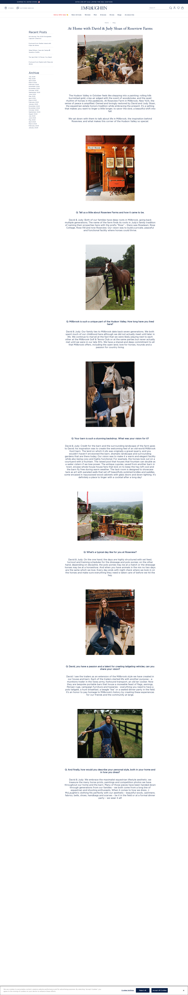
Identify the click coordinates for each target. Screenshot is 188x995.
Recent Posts (38, 32)
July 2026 (32, 76)
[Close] (183, 991)
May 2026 (32, 78)
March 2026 (33, 82)
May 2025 (32, 96)
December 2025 (34, 86)
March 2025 (33, 100)
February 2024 (34, 125)
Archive (34, 72)
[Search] (170, 8)
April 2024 (32, 121)
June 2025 (32, 94)
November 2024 (34, 108)
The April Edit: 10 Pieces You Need (40, 57)
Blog (114, 22)
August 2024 (33, 114)
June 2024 (32, 118)
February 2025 (34, 102)
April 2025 (32, 98)
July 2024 (32, 116)
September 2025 (34, 92)
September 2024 (34, 112)
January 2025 (33, 104)
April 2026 (32, 80)
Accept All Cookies (160, 990)
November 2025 (34, 88)
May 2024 (32, 120)
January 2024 (33, 127)
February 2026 (34, 84)
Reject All (142, 990)
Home (107, 22)
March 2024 (33, 123)
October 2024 (34, 110)
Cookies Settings (127, 990)
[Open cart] (182, 8)
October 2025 (33, 90)
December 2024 (34, 106)
